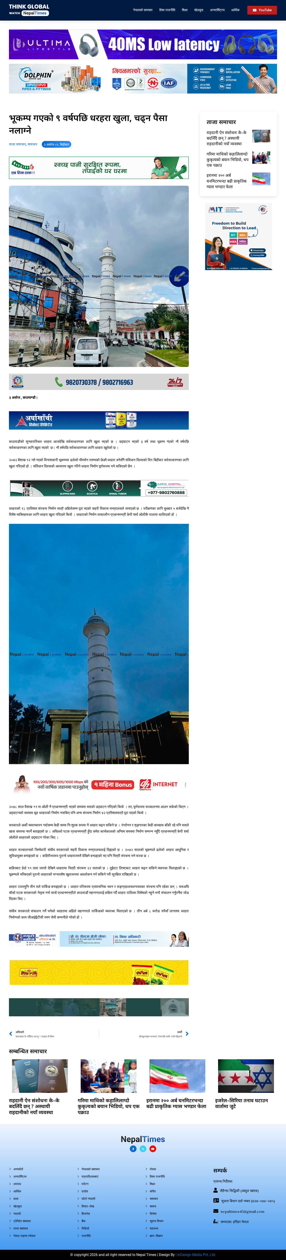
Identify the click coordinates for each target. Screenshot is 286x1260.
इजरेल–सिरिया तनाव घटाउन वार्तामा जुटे (241, 1103)
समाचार (32, 144)
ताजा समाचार (17, 144)
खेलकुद (198, 10)
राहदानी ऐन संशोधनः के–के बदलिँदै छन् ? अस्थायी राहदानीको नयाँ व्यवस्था (226, 138)
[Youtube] (152, 1148)
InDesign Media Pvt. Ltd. (196, 1255)
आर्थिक (235, 10)
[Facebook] (133, 1148)
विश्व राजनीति (167, 10)
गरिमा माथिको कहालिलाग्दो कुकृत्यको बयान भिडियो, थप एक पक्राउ (227, 159)
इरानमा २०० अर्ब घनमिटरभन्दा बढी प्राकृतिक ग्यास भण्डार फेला (227, 181)
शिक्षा (184, 10)
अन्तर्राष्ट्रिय (217, 10)
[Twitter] (143, 1148)
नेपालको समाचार (143, 10)
